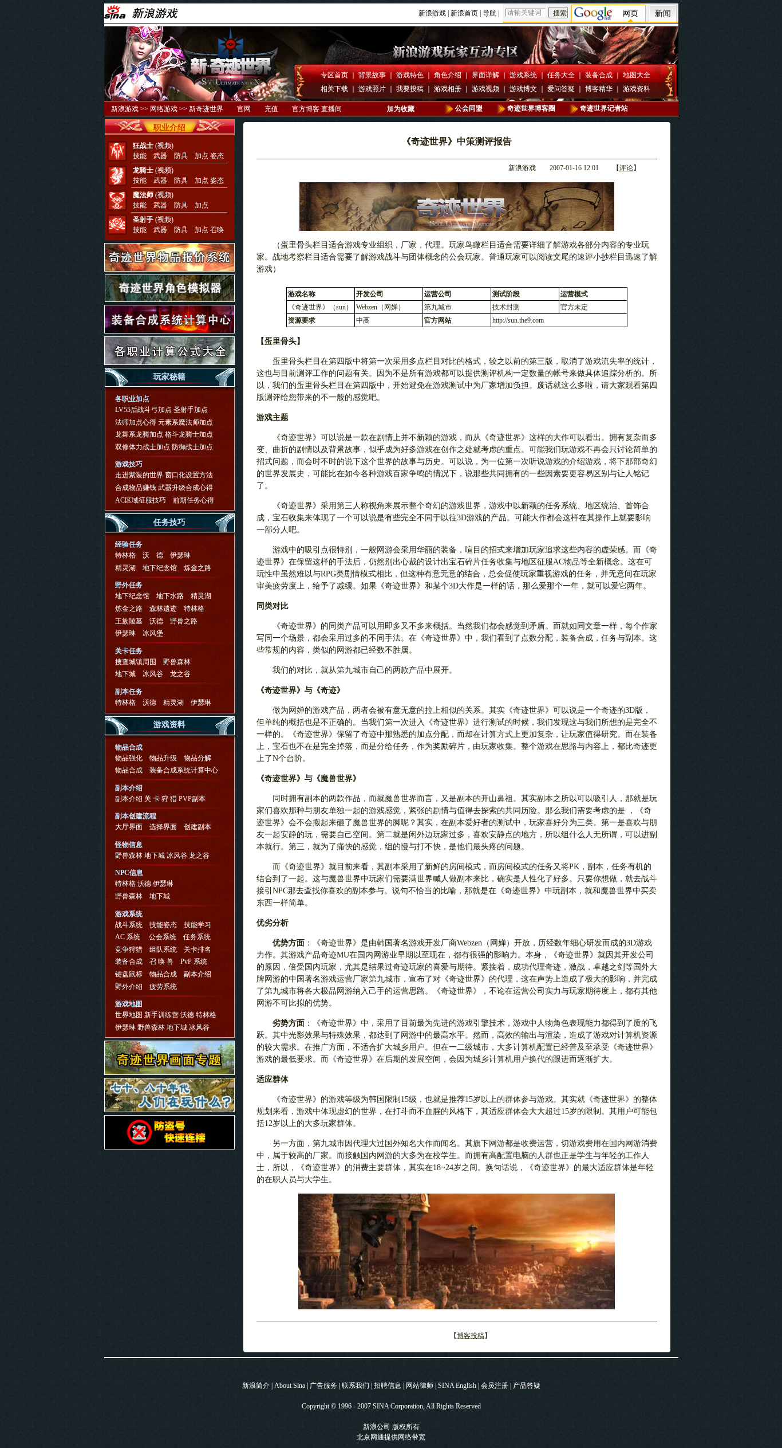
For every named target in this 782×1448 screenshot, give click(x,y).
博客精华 (599, 89)
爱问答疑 (561, 89)
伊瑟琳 (180, 555)
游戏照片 (372, 89)
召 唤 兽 (161, 962)
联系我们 (355, 1386)
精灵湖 (125, 568)
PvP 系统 (193, 962)
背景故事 (372, 75)
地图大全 (636, 75)
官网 (244, 109)
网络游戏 (163, 109)
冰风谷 (153, 674)
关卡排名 (197, 949)
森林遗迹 (163, 609)
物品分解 (197, 758)
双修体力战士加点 (142, 447)
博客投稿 (470, 1336)
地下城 (125, 674)
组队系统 (163, 949)
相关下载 (334, 89)
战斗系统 (129, 925)
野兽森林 (177, 662)
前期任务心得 (193, 500)
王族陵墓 (129, 621)
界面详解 (485, 75)
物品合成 (129, 770)
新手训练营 (161, 1015)
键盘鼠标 (129, 974)
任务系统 (197, 937)
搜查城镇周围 (135, 662)
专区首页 (334, 75)
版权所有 (406, 1427)
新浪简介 (256, 1386)
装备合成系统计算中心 (183, 770)
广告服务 (323, 1386)
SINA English (457, 1386)
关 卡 (152, 799)
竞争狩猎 (129, 949)
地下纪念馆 (160, 568)
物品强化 (129, 758)
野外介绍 (129, 987)
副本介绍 (129, 799)
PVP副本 (192, 799)
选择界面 (163, 827)
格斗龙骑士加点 (189, 434)
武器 (160, 156)
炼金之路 (197, 568)
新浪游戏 (432, 13)
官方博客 (305, 109)
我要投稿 (410, 89)
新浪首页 (464, 13)
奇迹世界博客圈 (531, 108)
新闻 (663, 13)
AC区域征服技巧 (140, 500)
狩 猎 (169, 799)
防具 (181, 156)
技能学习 (197, 925)
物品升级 (163, 758)
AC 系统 (127, 937)
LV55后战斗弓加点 (143, 410)
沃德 (156, 621)
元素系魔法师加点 (185, 422)
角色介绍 (447, 75)
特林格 (125, 555)
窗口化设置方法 (189, 475)
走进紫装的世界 (139, 475)
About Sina (289, 1386)
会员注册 (494, 1386)
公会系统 (162, 937)
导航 (489, 13)
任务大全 (561, 75)
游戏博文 (523, 89)
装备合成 (599, 75)
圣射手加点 (190, 410)
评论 (626, 168)
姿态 (217, 156)
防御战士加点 (192, 447)
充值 (271, 109)
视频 (164, 146)
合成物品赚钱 (135, 488)
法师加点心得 (135, 422)
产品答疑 (526, 1386)
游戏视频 (485, 89)
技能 (140, 156)
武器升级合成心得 (185, 488)
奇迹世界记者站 (604, 108)
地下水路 (170, 596)
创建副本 (197, 827)
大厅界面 (129, 827)
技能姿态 (163, 925)
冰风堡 (153, 633)
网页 (630, 13)
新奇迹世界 (206, 109)
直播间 (331, 109)
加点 (201, 156)
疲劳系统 (163, 987)
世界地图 (129, 1015)
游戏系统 (523, 75)
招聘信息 (387, 1386)
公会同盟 (469, 108)
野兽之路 (184, 621)
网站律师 (419, 1386)
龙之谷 (180, 674)
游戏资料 (636, 89)
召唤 (217, 230)
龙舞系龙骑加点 (139, 434)
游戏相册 (447, 89)
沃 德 (153, 555)
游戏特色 (410, 75)
